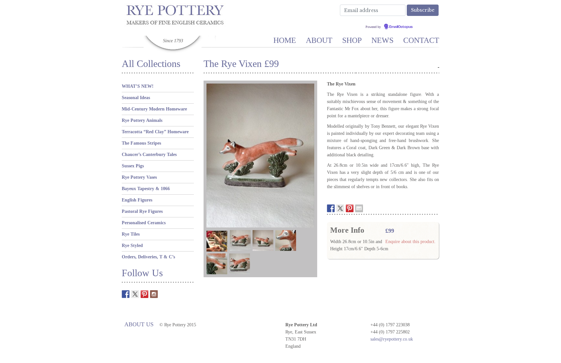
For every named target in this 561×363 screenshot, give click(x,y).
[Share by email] (359, 208)
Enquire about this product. (410, 241)
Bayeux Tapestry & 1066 (146, 188)
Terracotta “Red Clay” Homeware (155, 131)
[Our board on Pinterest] (144, 294)
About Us (139, 324)
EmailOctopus (401, 27)
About (319, 40)
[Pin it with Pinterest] (350, 208)
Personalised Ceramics (144, 222)
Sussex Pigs (133, 165)
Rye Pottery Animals (142, 120)
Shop (352, 40)
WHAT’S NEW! (138, 86)
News (382, 40)
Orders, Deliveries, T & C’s (148, 256)
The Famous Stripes (141, 143)
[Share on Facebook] (331, 208)
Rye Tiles (131, 234)
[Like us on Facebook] (126, 294)
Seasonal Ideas (136, 97)
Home (284, 40)
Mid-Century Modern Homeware (154, 109)
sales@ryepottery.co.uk (391, 339)
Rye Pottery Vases (139, 177)
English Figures (137, 200)
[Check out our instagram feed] (154, 294)
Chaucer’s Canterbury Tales (149, 154)
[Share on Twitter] (340, 208)
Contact (421, 40)
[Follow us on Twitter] (135, 294)
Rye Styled (132, 245)
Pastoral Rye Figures (142, 211)
